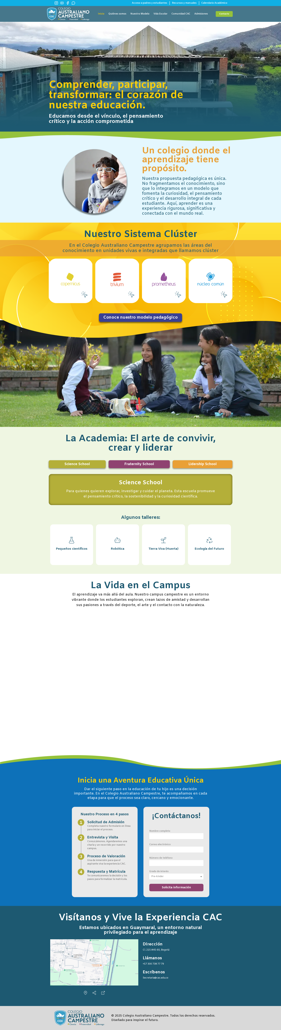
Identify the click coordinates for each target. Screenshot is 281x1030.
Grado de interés (159, 871)
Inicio (101, 13)
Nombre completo (159, 831)
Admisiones (201, 13)
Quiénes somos (117, 13)
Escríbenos (154, 972)
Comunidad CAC (181, 13)
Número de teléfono (161, 858)
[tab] (77, 464)
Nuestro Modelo (139, 13)
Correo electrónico (160, 844)
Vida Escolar (160, 13)
